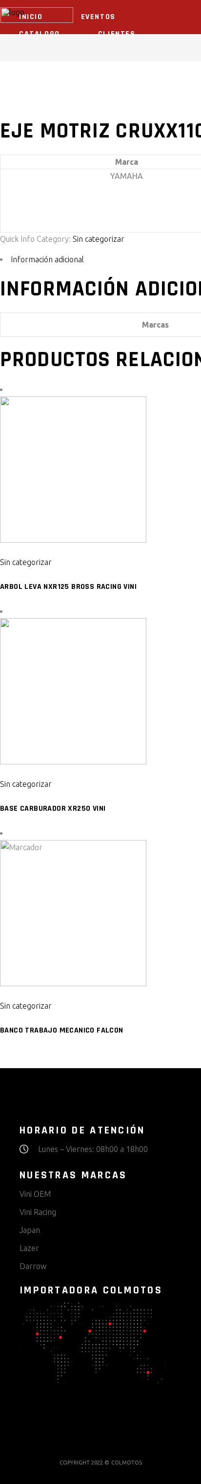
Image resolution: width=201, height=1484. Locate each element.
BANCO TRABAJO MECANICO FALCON (61, 1030)
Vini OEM (35, 1194)
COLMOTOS (126, 1462)
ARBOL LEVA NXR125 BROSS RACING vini (68, 587)
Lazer (29, 1248)
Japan (30, 1230)
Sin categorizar (98, 238)
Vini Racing (38, 1212)
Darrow (33, 1266)
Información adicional (47, 259)
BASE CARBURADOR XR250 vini (52, 808)
